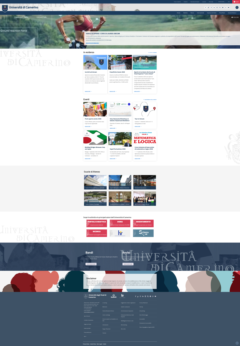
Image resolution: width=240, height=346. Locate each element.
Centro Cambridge (106, 315)
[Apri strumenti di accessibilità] (237, 343)
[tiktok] (207, 7)
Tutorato (104, 333)
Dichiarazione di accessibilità (145, 323)
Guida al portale (87, 328)
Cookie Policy (93, 344)
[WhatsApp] (225, 7)
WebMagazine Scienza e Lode (127, 321)
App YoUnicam (87, 316)
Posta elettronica (87, 332)
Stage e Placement (106, 329)
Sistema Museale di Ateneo (108, 311)
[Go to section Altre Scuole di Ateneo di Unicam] (144, 198)
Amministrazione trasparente (127, 311)
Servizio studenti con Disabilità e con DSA (110, 320)
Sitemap (141, 307)
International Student (194, 2)
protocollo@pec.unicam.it (89, 312)
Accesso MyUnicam (144, 303)
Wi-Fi (85, 336)
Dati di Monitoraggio (144, 315)
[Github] (216, 7)
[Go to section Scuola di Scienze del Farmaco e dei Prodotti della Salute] (95, 182)
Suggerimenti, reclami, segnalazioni (128, 303)
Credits (104, 344)
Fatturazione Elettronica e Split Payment (127, 315)
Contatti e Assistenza (88, 320)
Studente (186, 2)
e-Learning (104, 303)
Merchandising (124, 325)
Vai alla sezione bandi (91, 264)
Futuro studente (177, 2)
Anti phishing (142, 311)
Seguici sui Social (87, 324)
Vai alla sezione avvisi (128, 264)
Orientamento (105, 325)
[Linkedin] (213, 7)
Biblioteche (104, 307)
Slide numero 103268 (232, 17)
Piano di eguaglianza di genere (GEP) (147, 327)
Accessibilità (142, 319)
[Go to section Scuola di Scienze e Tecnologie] (95, 198)
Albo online (123, 329)
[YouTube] (228, 7)
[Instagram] (210, 7)
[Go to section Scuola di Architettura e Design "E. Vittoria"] (120, 198)
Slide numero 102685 (237, 17)
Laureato (204, 2)
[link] (96, 223)
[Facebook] (205, 7)
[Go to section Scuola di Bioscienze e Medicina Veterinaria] (120, 182)
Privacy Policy (86, 344)
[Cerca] (237, 7)
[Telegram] (222, 7)
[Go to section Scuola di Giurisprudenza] (144, 182)
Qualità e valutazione (125, 307)
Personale (211, 2)
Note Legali (99, 344)
